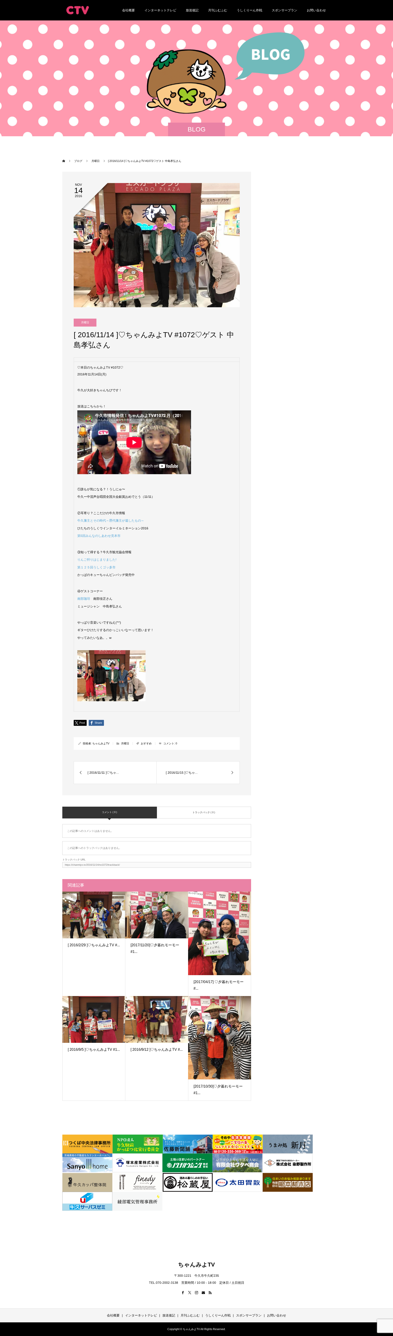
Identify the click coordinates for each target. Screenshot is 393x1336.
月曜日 (85, 322)
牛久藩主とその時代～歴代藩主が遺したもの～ (110, 520)
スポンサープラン (284, 10)
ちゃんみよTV (100, 743)
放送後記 (192, 10)
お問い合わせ (316, 10)
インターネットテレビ (160, 10)
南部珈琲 (83, 598)
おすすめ (146, 743)
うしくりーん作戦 (249, 10)
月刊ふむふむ (217, 10)
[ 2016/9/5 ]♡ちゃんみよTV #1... (94, 1049)
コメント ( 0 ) (109, 812)
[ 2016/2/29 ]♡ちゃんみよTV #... (94, 945)
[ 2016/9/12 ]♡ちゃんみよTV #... (157, 1049)
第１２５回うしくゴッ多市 (96, 567)
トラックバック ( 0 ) (203, 812)
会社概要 (128, 10)
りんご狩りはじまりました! (96, 559)
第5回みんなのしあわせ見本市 (99, 536)
